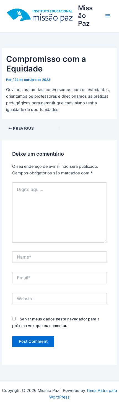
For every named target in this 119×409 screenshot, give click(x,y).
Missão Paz (85, 16)
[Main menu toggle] (107, 16)
